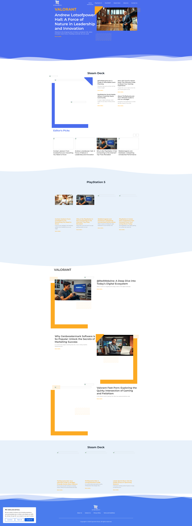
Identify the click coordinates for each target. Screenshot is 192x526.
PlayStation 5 (98, 3)
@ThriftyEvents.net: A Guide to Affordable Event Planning (107, 82)
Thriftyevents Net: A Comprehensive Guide (92, 481)
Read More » (100, 90)
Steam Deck (117, 3)
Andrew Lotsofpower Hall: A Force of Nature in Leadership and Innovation (75, 22)
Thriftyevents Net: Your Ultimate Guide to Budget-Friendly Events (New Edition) (67, 482)
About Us (125, 3)
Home (90, 3)
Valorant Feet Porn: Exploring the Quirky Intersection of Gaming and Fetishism (117, 390)
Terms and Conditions (109, 512)
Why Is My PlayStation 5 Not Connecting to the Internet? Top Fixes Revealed (85, 153)
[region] (19, 515)
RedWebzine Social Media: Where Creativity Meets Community (107, 96)
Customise (9, 519)
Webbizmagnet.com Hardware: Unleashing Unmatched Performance (106, 153)
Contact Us (134, 3)
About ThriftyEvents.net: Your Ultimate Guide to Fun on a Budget (126, 97)
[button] (137, 135)
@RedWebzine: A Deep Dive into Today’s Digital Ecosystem (128, 153)
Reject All (19, 519)
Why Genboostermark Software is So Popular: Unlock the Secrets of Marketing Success (75, 339)
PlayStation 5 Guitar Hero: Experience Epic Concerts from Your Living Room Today (126, 221)
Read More (58, 36)
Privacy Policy (97, 512)
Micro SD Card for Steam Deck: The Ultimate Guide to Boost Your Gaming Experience (126, 83)
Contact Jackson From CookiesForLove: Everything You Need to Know (63, 221)
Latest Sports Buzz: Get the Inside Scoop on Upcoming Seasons (122, 482)
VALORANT (108, 3)
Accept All (29, 519)
